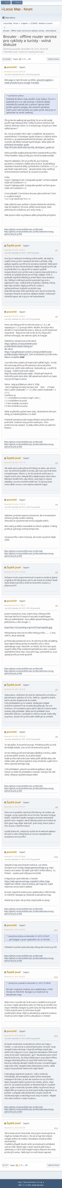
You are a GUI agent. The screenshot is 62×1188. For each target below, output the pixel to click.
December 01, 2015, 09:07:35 (14, 1128)
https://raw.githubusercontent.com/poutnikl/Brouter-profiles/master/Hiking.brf (28, 353)
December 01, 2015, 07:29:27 (14, 807)
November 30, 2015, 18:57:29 (14, 689)
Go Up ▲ (40, 1182)
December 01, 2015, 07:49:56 (14, 930)
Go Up (5, 1165)
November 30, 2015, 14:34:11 (14, 316)
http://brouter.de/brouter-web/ (18, 373)
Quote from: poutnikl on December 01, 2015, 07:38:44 (29, 983)
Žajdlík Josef (14, 245)
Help (19, 1182)
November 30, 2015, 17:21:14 (14, 462)
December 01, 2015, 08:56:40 (14, 1035)
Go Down (7, 59)
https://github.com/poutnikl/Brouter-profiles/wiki (23, 229)
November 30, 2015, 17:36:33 (14, 572)
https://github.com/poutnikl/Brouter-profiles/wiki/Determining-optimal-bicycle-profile (29, 232)
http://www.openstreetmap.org (34, 867)
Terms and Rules (29, 1182)
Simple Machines (38, 1185)
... (27, 59)
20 (29, 59)
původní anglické (44, 80)
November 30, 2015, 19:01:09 (14, 736)
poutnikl (12, 67)
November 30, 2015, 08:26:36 (14, 71)
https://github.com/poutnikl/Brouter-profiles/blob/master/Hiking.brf (21, 345)
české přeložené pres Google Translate (21, 82)
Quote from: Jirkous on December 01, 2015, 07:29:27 (28, 936)
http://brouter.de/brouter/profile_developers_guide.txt (29, 147)
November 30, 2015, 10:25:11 (14, 250)
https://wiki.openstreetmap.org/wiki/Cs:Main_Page (27, 881)
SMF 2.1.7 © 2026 (24, 1185)
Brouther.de (39, 705)
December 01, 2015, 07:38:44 (14, 856)
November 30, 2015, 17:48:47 (14, 605)
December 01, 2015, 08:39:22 (14, 976)
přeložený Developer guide (16, 144)
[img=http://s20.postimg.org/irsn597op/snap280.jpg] (28, 627)
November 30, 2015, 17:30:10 (14, 504)
